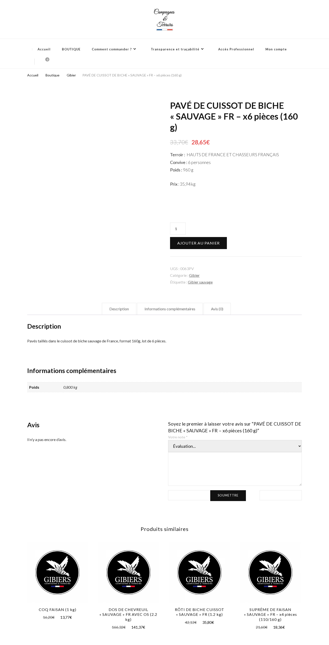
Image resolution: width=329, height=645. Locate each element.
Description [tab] (119, 308)
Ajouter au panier (198, 243)
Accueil (44, 49)
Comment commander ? (112, 49)
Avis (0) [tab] (217, 308)
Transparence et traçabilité (175, 49)
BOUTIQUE (71, 49)
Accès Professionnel (236, 49)
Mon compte (276, 49)
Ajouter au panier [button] (58, 571)
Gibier (194, 275)
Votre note (178, 437)
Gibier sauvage (200, 282)
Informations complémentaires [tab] (170, 308)
